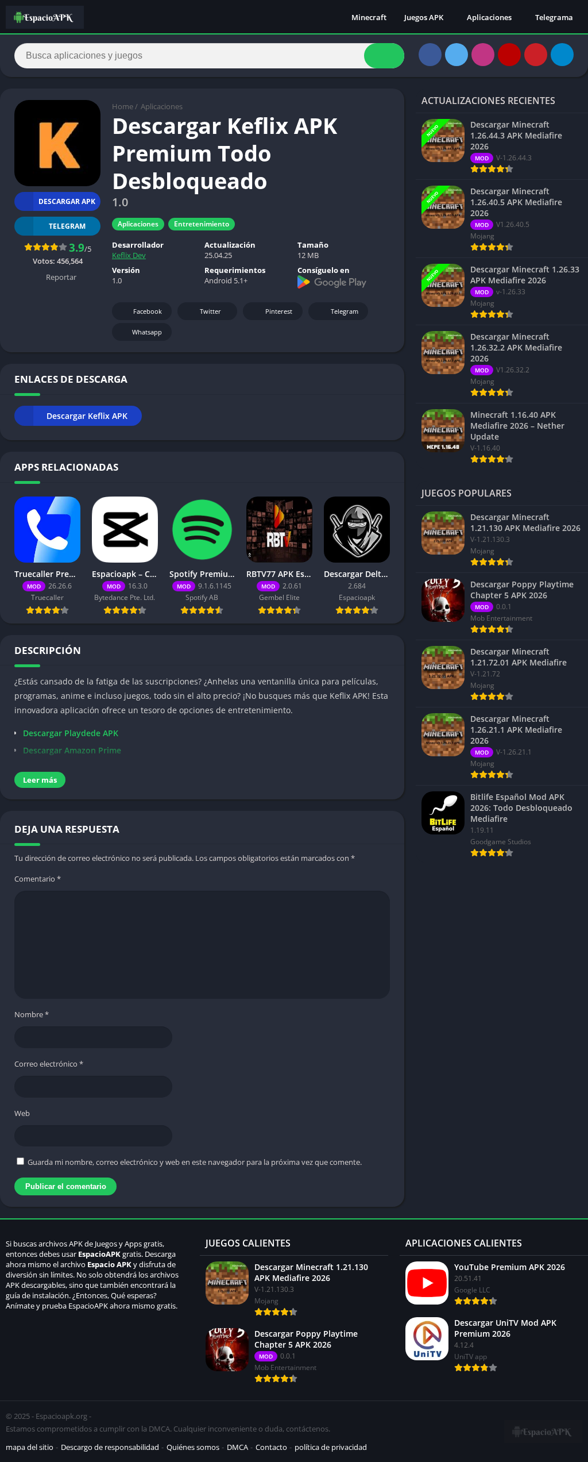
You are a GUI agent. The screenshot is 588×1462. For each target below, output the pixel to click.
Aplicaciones (489, 17)
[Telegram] (562, 54)
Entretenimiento (201, 224)
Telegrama (554, 17)
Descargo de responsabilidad (110, 1447)
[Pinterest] (535, 54)
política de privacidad (331, 1447)
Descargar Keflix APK (87, 415)
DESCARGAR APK (66, 201)
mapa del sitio (29, 1447)
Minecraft (368, 17)
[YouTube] (509, 54)
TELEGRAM (67, 226)
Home (122, 106)
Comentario (37, 879)
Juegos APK (423, 17)
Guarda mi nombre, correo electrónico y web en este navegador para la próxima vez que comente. (195, 1162)
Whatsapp (147, 332)
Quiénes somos (193, 1447)
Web (22, 1113)
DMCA (237, 1447)
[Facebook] (430, 54)
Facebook (147, 311)
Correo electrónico (48, 1064)
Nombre (31, 1014)
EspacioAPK (99, 1254)
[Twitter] (456, 54)
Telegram (344, 311)
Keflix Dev (129, 255)
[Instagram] (482, 54)
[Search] (384, 55)
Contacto (271, 1447)
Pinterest (278, 311)
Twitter (210, 311)
